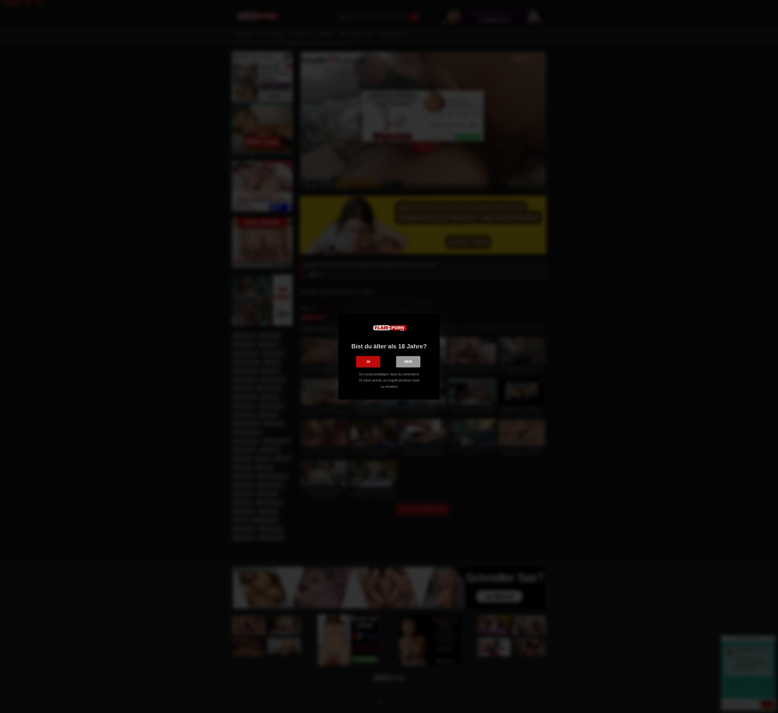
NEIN (408, 361)
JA (368, 361)
